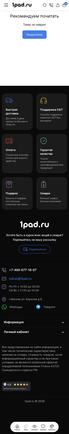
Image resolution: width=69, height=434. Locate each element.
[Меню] (6, 5)
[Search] (45, 5)
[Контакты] (51, 5)
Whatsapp (16, 306)
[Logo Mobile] (21, 5)
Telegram (49, 306)
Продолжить (34, 34)
